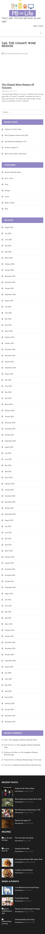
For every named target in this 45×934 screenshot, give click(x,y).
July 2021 (8, 600)
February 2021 (9, 630)
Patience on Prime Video (13, 129)
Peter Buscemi (6, 91)
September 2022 (10, 514)
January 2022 (9, 563)
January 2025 (9, 343)
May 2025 (8, 319)
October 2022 (9, 508)
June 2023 (8, 459)
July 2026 (8, 233)
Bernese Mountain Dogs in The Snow (29, 760)
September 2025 (10, 294)
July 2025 (8, 307)
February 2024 (9, 410)
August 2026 (9, 227)
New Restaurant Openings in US (15, 141)
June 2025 (8, 313)
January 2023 (9, 490)
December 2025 (10, 276)
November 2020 (10, 648)
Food (6, 184)
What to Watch (10, 203)
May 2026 (8, 246)
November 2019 (10, 722)
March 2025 (9, 331)
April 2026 (8, 252)
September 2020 (10, 661)
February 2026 (9, 264)
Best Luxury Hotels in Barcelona (15, 154)
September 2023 (10, 441)
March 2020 (9, 697)
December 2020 (10, 642)
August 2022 (9, 520)
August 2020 (9, 667)
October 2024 (9, 362)
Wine (6, 209)
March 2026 (9, 258)
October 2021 (9, 581)
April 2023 (8, 471)
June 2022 (8, 532)
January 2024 (9, 416)
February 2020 (9, 703)
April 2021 (8, 618)
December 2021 (10, 569)
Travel (7, 196)
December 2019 (10, 716)
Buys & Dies (9, 178)
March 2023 (9, 477)
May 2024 (8, 392)
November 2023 (10, 429)
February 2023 (9, 484)
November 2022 (10, 502)
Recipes (7, 190)
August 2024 (9, 374)
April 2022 (8, 545)
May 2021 (8, 612)
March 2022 (9, 551)
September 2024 (10, 368)
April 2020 (8, 691)
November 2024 (10, 355)
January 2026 (9, 270)
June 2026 (8, 240)
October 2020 (9, 654)
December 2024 (10, 349)
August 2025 (9, 301)
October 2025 (9, 288)
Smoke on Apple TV (11, 147)
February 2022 (9, 557)
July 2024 (8, 380)
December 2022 (10, 496)
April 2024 (8, 398)
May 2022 (8, 538)
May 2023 (8, 465)
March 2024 (9, 404)
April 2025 (8, 325)
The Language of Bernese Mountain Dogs (23, 740)
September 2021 (10, 587)
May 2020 (8, 685)
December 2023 (10, 423)
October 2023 (9, 435)
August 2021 (9, 593)
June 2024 (8, 386)
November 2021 (10, 575)
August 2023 (9, 447)
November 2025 (10, 282)
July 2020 (8, 673)
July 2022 (8, 526)
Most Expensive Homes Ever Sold (16, 135)
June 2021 (8, 606)
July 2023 (8, 453)
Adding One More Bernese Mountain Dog (27, 765)
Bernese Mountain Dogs (13, 172)
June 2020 (8, 679)
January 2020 (9, 709)
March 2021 (9, 624)
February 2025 (9, 337)
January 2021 (9, 636)
